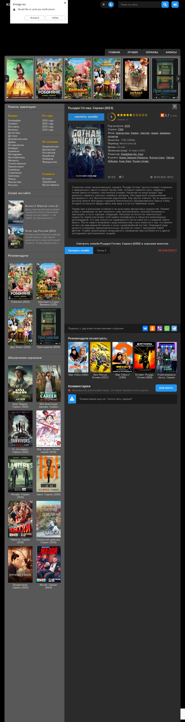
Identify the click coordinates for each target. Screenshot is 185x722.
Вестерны (13, 126)
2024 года (47, 126)
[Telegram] (174, 328)
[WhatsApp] (167, 328)
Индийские (48, 155)
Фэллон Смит (157, 157)
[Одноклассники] (152, 328)
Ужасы (12, 179)
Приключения (15, 166)
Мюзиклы (13, 160)
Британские (48, 149)
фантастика (122, 133)
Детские (12, 136)
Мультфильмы (16, 157)
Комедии (13, 148)
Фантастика (14, 182)
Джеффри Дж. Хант (132, 154)
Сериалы (152, 52)
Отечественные (17, 163)
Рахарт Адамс (141, 161)
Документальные (17, 139)
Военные (13, 129)
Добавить (166, 388)
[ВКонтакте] (145, 328)
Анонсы (171, 52)
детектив (113, 136)
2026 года (47, 120)
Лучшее (133, 52)
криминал (165, 133)
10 (146, 114)
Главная (114, 52)
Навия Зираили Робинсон (133, 157)
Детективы (14, 132)
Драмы (12, 142)
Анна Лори (125, 161)
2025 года (47, 123)
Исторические (16, 145)
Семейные (14, 169)
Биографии (14, 120)
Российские (48, 152)
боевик (135, 133)
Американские (50, 146)
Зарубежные (49, 181)
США (121, 129)
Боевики (13, 123)
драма (154, 133)
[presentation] (7, 78)
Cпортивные (15, 172)
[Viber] (159, 328)
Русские (47, 178)
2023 (127, 126)
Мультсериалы (50, 185)
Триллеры (13, 175)
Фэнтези (13, 185)
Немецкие (47, 158)
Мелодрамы (15, 154)
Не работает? (167, 250)
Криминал (13, 151)
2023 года (47, 129)
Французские (49, 162)
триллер (145, 133)
